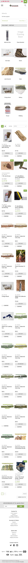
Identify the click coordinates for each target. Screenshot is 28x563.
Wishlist (14, 522)
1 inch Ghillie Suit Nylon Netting (6, 146)
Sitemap (17, 560)
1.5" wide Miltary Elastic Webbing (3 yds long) (19, 177)
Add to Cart (21, 153)
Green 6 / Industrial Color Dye (7, 417)
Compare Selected (22, 497)
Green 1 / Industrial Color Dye (20, 327)
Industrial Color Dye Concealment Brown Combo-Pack (20, 448)
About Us (14, 534)
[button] (14, 21)
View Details (7, 153)
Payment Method (14, 535)
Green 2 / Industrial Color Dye (7, 357)
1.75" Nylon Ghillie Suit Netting (6, 206)
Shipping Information (14, 537)
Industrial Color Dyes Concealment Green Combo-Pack (7, 478)
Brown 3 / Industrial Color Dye (7, 267)
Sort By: (10, 126)
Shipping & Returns (14, 525)
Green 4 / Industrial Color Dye (7, 387)
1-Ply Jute (17, 146)
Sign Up (15, 523)
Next (24, 493)
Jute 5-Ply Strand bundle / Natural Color (19, 478)
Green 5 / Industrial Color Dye (20, 387)
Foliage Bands (5, 296)
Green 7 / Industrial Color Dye (20, 417)
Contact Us (14, 532)
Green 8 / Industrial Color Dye (7, 447)
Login (12, 523)
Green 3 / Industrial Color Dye (20, 357)
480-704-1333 (6, 1)
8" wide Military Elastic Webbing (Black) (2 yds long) (20, 207)
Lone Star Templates (20, 561)
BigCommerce (9, 561)
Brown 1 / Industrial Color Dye (7, 237)
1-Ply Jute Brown (6, 176)
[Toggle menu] (2, 5)
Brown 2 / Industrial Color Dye (20, 237)
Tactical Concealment (6, 173)
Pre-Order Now (20, 363)
